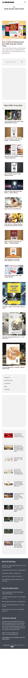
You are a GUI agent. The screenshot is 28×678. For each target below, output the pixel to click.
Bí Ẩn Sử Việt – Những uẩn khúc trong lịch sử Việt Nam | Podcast (13, 224)
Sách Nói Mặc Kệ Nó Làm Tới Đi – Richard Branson (14, 570)
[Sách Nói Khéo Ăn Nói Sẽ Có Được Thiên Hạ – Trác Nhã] (14, 252)
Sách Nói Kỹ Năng (8, 561)
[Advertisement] (14, 84)
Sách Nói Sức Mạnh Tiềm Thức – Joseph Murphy (14, 276)
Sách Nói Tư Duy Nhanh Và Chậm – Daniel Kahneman (14, 157)
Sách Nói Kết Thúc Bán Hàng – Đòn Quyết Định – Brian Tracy (13, 610)
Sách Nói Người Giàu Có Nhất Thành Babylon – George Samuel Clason (13, 592)
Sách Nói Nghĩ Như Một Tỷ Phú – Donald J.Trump (13, 601)
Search (22, 62)
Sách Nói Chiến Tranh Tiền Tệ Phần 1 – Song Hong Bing (13, 242)
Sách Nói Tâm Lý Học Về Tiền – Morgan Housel (13, 174)
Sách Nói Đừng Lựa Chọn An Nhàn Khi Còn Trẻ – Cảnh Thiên (13, 580)
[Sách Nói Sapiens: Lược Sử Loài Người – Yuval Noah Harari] (15, 132)
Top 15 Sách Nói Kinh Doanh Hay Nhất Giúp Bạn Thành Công (13, 44)
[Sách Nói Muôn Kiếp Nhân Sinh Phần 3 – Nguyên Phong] (15, 184)
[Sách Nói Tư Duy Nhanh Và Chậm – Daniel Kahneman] (14, 150)
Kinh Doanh (8, 40)
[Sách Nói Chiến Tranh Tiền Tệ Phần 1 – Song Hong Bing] (15, 235)
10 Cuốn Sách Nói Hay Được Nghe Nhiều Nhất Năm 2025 (14, 122)
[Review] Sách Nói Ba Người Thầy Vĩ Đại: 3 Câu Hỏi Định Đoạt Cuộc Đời (14, 566)
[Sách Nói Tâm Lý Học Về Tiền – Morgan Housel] (15, 167)
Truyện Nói (7, 383)
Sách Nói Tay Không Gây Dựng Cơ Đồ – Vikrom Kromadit (13, 605)
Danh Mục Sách (8, 380)
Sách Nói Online (6, 645)
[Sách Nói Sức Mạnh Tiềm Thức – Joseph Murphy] (15, 269)
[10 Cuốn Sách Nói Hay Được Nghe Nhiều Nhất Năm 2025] (14, 115)
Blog (3, 40)
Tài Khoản (7, 389)
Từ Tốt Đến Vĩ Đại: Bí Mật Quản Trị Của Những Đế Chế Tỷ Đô (13, 597)
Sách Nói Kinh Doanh (10, 588)
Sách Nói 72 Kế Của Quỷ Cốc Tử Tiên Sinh (12, 576)
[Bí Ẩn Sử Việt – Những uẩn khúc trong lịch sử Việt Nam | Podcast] (15, 218)
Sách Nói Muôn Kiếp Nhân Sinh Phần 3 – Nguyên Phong (13, 191)
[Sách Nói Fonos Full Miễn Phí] (14, 202)
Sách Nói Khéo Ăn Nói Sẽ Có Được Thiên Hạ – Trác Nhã (12, 259)
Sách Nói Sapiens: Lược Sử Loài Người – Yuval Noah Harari (13, 139)
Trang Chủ (7, 377)
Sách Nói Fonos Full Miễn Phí (13, 209)
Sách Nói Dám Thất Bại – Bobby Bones (11, 573)
